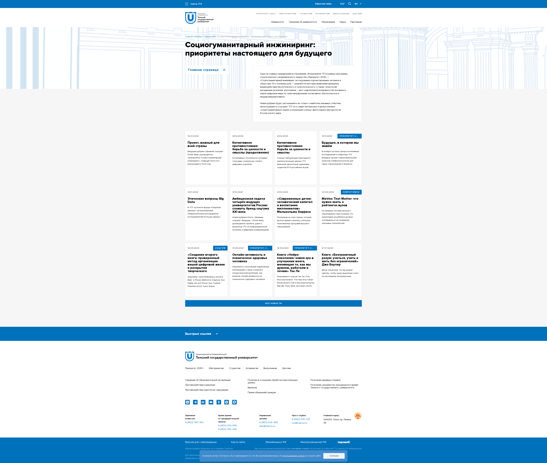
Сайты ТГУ (196, 4)
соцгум (220, 248)
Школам (357, 14)
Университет (210, 36)
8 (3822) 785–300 (194, 422)
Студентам (306, 14)
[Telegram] (195, 402)
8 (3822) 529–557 (301, 419)
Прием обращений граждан (262, 392)
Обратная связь (323, 4)
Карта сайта (238, 442)
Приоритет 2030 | (266, 14)
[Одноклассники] (219, 402)
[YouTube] (211, 402)
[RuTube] (203, 402)
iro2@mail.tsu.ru (299, 423)
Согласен (334, 456)
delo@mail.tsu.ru (267, 426)
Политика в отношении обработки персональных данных (273, 381)
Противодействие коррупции (200, 384)
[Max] (234, 402)
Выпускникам (341, 14)
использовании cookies (293, 456)
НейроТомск (351, 192)
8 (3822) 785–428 (227, 429)
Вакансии (252, 387)
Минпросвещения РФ (313, 442)
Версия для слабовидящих (201, 442)
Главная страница (193, 36)
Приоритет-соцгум (350, 136)
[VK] (187, 402)
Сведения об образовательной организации (207, 380)
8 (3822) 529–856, (227, 425)
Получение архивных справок (325, 380)
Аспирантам (323, 14)
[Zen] (226, 402)
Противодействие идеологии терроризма (206, 389)
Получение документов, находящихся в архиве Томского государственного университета (334, 386)
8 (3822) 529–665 (268, 422)
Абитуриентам (287, 14)
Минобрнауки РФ (276, 442)
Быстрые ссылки (198, 333)
